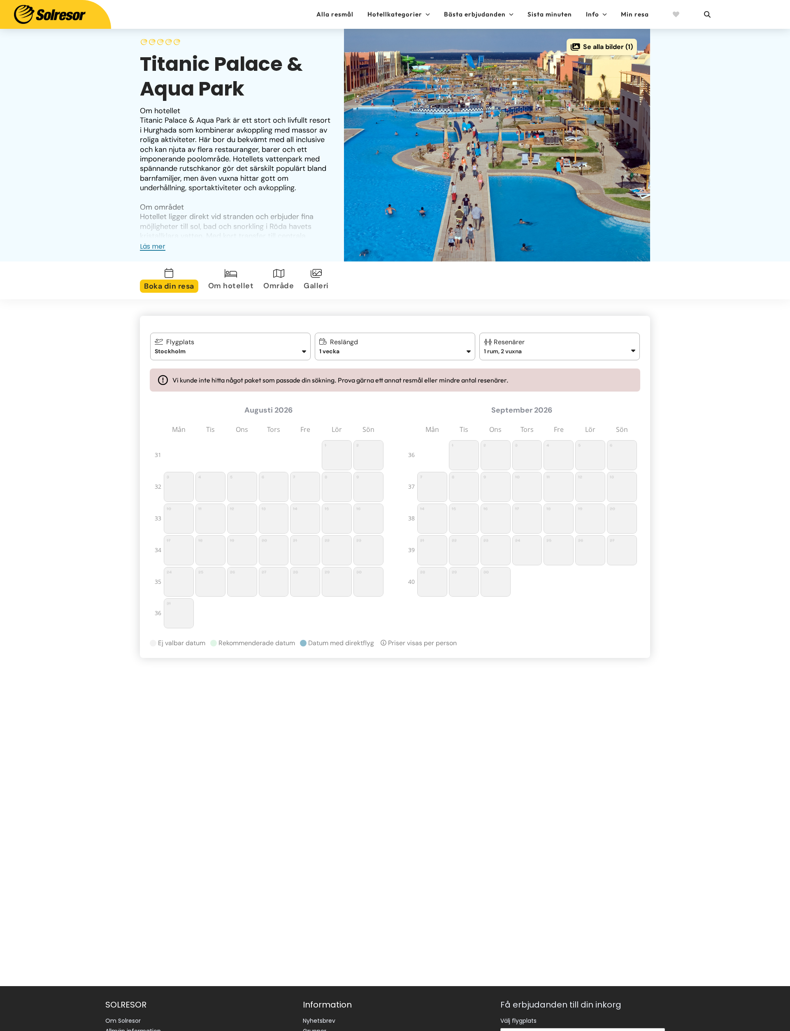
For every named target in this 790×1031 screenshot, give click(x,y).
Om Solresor (123, 1021)
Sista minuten (549, 14)
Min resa (635, 14)
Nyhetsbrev (319, 1021)
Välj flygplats (518, 1021)
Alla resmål (334, 14)
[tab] (171, 280)
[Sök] (707, 14)
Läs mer (152, 246)
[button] (559, 346)
